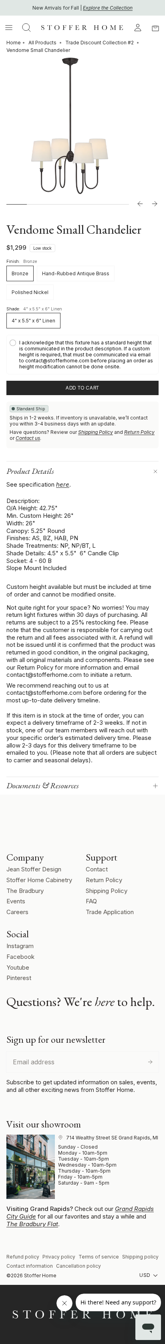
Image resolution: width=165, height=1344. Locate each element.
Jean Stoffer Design (33, 869)
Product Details (30, 471)
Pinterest (18, 978)
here (62, 484)
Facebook (20, 956)
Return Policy (139, 432)
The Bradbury (25, 891)
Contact (97, 869)
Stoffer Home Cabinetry (39, 880)
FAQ (91, 901)
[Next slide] (154, 204)
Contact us (28, 438)
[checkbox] (82, 354)
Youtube (17, 967)
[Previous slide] (140, 204)
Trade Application (110, 912)
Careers (17, 912)
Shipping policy (140, 1257)
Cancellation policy (78, 1266)
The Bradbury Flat (32, 1224)
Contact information (29, 1266)
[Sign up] (150, 1062)
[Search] (26, 27)
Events (15, 901)
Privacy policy (58, 1257)
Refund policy (22, 1257)
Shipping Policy (95, 432)
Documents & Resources (42, 785)
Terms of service (98, 1257)
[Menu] (9, 27)
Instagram (20, 946)
